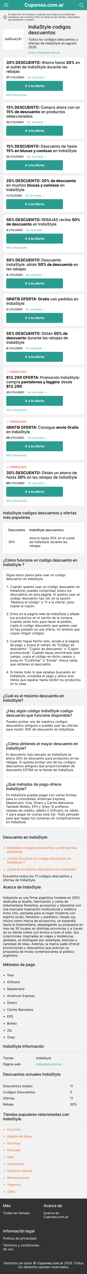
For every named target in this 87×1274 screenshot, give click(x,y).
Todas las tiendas (16, 1213)
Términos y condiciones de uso (21, 1247)
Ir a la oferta (34, 86)
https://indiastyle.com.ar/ (44, 52)
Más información (16, 95)
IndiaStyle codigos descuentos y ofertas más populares (42, 850)
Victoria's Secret (19, 1171)
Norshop (14, 1143)
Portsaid (13, 1150)
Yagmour (14, 1185)
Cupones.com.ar (44, 5)
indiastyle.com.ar (49, 1064)
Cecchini (14, 1129)
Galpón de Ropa (19, 1136)
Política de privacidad (19, 1238)
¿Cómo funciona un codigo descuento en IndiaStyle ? (39, 860)
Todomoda (15, 1164)
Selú (10, 1157)
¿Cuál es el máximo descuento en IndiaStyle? (41, 869)
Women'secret (18, 1178)
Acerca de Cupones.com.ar (56, 1215)
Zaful (11, 1191)
